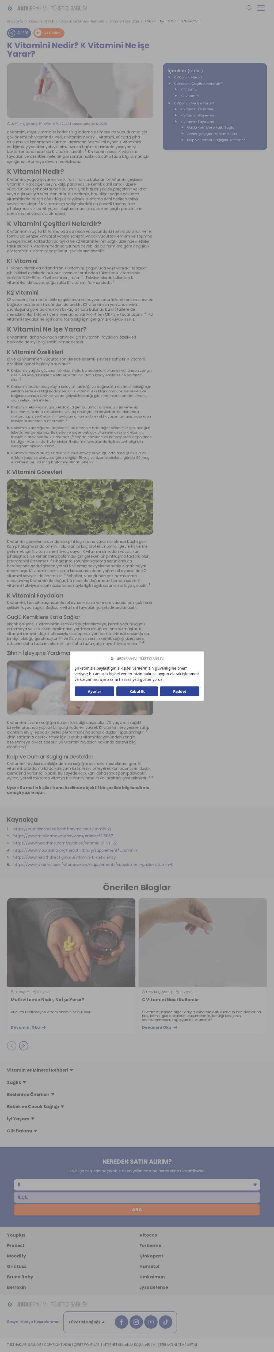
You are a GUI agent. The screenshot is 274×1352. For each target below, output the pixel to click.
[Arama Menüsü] (249, 8)
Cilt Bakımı (19, 1130)
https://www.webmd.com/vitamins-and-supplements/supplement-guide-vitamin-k (93, 864)
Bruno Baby (20, 1277)
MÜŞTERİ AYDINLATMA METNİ (175, 1344)
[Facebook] (121, 1322)
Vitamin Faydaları (124, 21)
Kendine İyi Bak (41, 21)
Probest (16, 1245)
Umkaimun (152, 1277)
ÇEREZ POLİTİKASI (87, 1344)
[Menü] (261, 8)
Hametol (149, 1266)
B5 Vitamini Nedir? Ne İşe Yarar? (177, 1000)
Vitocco (148, 1235)
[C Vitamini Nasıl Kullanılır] (71, 942)
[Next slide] (23, 1046)
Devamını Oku (25, 1027)
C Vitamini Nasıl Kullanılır (39, 1000)
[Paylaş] (11, 32)
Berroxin (16, 1287)
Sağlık (14, 1082)
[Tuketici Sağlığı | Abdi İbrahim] (47, 8)
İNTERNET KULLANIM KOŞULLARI (126, 1344)
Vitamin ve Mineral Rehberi (81, 21)
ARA (137, 1209)
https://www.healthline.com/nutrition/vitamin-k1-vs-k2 (65, 843)
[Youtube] (151, 1322)
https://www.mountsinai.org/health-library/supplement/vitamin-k (75, 850)
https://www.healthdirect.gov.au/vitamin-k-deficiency (64, 857)
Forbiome (150, 1245)
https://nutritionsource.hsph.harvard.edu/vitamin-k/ (62, 829)
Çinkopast (151, 1256)
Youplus (16, 1235)
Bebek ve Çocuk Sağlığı (33, 1106)
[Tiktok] (165, 1322)
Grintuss (16, 1266)
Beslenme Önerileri (28, 1094)
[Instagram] (136, 1322)
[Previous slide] (11, 1046)
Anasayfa (15, 21)
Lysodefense (153, 1287)
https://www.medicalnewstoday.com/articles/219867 (63, 835)
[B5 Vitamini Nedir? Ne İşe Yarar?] (203, 942)
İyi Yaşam (18, 1118)
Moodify (16, 1256)
